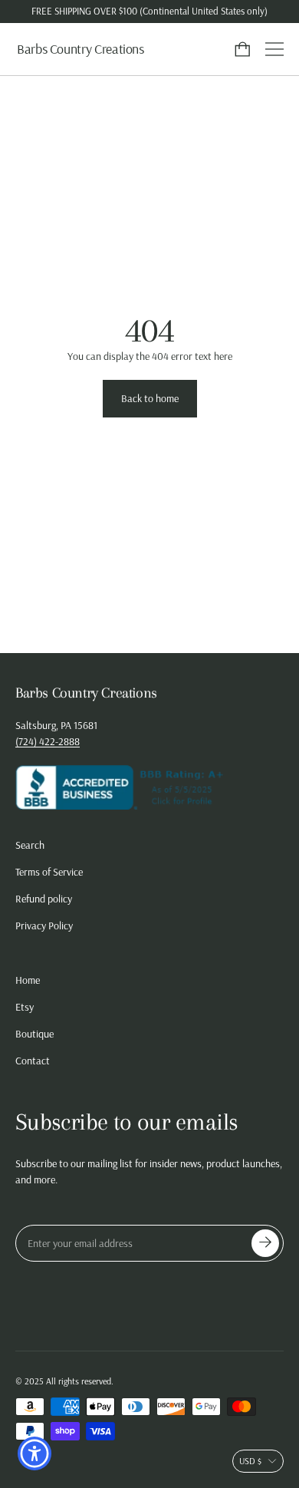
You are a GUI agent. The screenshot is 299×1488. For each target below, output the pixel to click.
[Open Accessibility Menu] (35, 1454)
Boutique (34, 1034)
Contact (32, 1060)
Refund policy (43, 899)
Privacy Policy (44, 925)
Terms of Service (49, 872)
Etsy (24, 1007)
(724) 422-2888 (47, 741)
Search (29, 845)
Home (27, 980)
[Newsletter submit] (265, 1243)
